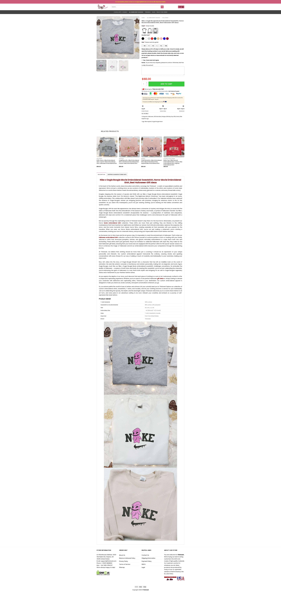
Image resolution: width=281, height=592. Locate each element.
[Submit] (162, 7)
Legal (143, 567)
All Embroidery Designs (136, 12)
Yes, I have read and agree (151, 60)
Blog (153, 12)
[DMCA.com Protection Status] (103, 572)
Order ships (163, 111)
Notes (143, 62)
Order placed (145, 111)
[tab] (101, 174)
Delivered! (181, 111)
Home (143, 17)
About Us (122, 555)
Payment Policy (146, 561)
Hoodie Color (146, 35)
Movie (178, 116)
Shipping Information (148, 558)
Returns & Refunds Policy (127, 558)
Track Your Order (161, 12)
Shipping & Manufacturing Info (117, 174)
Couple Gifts (117, 12)
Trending (147, 12)
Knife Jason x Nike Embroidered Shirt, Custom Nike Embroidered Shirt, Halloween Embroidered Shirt (107, 162)
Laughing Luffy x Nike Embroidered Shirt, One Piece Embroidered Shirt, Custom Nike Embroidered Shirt (129, 162)
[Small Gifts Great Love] (103, 7)
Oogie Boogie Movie (157, 121)
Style (143, 26)
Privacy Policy (123, 561)
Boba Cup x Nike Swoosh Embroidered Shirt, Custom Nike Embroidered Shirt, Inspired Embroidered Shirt (173, 163)
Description (101, 174)
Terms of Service (124, 564)
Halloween (165, 17)
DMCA (143, 564)
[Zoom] (98, 57)
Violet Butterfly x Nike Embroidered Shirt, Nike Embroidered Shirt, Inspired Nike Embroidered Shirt (151, 162)
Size (143, 42)
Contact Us (145, 555)
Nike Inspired (148, 121)
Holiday (124, 12)
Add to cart (166, 84)
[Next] (136, 37)
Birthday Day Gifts (171, 116)
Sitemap (122, 567)
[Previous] (99, 37)
